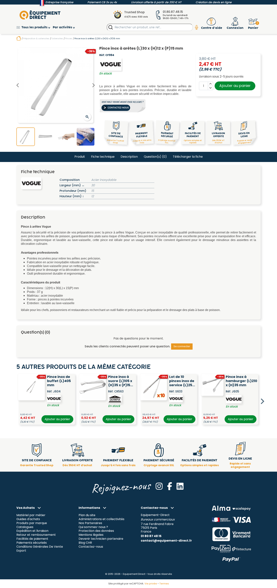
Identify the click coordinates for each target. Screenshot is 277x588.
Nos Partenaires (90, 523)
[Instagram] (159, 486)
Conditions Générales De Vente (39, 547)
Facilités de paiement (32, 539)
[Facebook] (169, 486)
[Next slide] (262, 401)
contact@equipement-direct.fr (166, 540)
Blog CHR (85, 543)
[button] (34, 27)
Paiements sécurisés (31, 543)
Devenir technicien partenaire (101, 539)
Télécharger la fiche (188, 156)
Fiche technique (103, 156)
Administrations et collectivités (101, 519)
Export (21, 551)
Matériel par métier (30, 515)
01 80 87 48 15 (151, 536)
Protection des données (96, 531)
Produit (79, 156)
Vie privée (151, 583)
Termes (164, 583)
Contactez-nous (91, 547)
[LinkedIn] (180, 486)
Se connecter (182, 346)
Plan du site (87, 515)
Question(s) (155, 156)
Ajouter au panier (235, 85)
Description (129, 156)
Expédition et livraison (32, 531)
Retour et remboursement (36, 535)
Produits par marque (31, 523)
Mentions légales (91, 535)
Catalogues (24, 527)
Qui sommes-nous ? (93, 527)
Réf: (102, 55)
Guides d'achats (28, 519)
